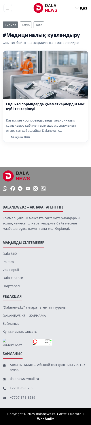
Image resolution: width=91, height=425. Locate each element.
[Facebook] (12, 188)
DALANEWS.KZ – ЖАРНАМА (24, 315)
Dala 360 (10, 253)
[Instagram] (35, 188)
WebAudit (45, 419)
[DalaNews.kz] (16, 176)
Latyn (26, 25)
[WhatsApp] (5, 188)
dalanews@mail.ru (24, 378)
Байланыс (11, 323)
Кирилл (10, 25)
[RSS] (43, 188)
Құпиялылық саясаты (20, 331)
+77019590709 (22, 388)
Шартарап (11, 286)
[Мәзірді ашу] (8, 8)
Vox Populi (11, 269)
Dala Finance (13, 277)
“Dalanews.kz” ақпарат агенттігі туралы (34, 307)
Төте (39, 25)
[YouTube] (28, 188)
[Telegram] (20, 188)
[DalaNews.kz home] (46, 8)
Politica (8, 261)
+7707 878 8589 (22, 397)
